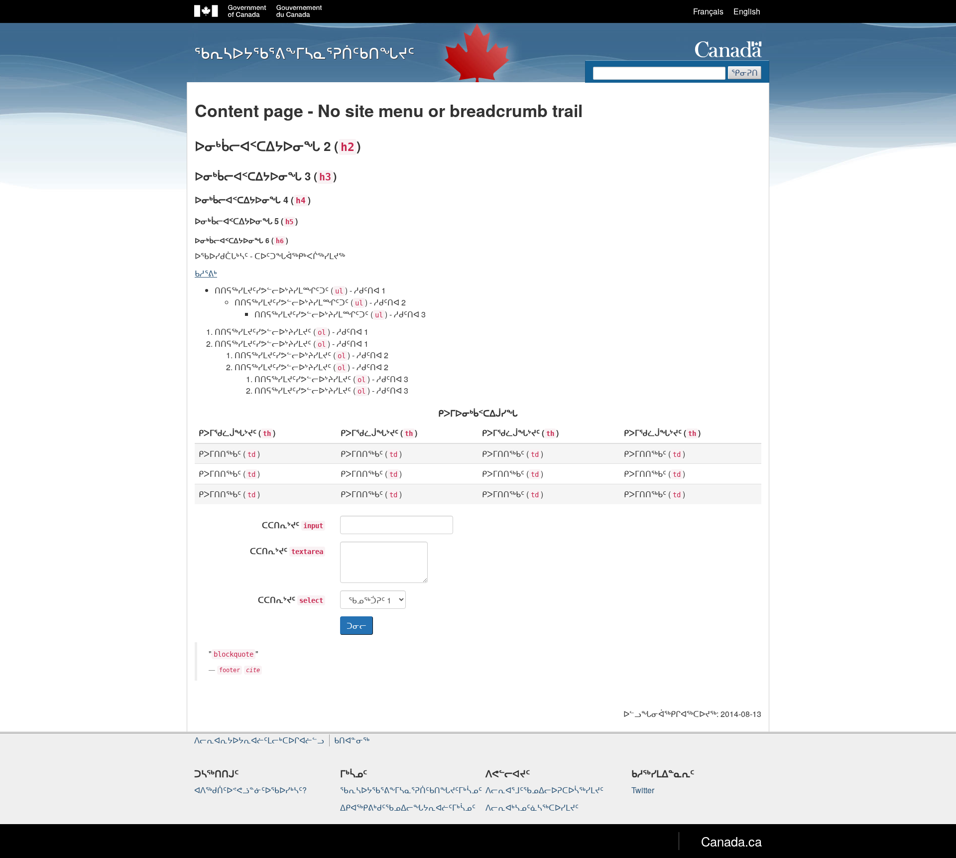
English (746, 11)
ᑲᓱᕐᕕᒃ (206, 273)
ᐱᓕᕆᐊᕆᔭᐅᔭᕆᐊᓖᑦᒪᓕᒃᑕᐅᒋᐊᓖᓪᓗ (259, 740)
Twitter (642, 790)
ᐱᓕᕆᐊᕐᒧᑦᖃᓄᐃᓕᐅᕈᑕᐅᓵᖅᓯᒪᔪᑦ (544, 790)
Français (708, 11)
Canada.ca (731, 841)
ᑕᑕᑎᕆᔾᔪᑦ (292, 525)
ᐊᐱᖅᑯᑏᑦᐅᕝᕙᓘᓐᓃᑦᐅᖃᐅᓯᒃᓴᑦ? (250, 790)
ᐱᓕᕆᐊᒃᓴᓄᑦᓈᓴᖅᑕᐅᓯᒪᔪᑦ (532, 807)
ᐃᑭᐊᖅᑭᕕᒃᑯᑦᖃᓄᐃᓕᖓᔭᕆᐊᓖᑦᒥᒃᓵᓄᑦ (408, 807)
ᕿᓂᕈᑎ (744, 72)
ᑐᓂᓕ (356, 625)
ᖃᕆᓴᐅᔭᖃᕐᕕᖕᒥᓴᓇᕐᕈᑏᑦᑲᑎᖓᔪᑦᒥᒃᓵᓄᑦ (411, 790)
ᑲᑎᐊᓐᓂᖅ (351, 740)
